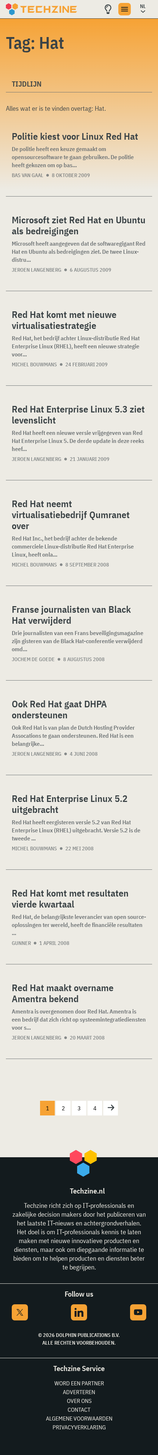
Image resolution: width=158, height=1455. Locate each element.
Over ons (79, 1400)
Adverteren (79, 1392)
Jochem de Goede (33, 659)
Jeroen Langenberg (36, 270)
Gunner (21, 943)
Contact (79, 1409)
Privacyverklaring (79, 1427)
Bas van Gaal (27, 175)
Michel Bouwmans (34, 364)
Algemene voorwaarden (79, 1418)
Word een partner (79, 1383)
